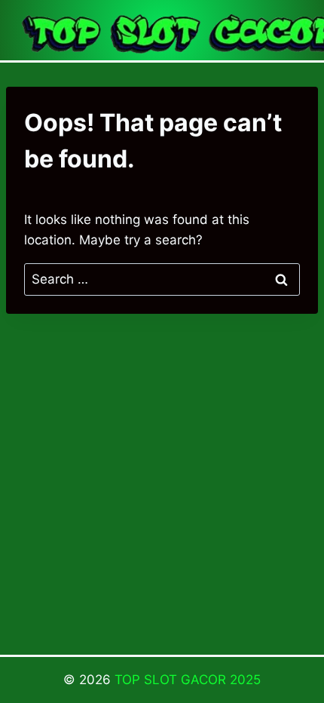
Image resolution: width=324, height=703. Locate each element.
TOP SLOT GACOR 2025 (188, 679)
